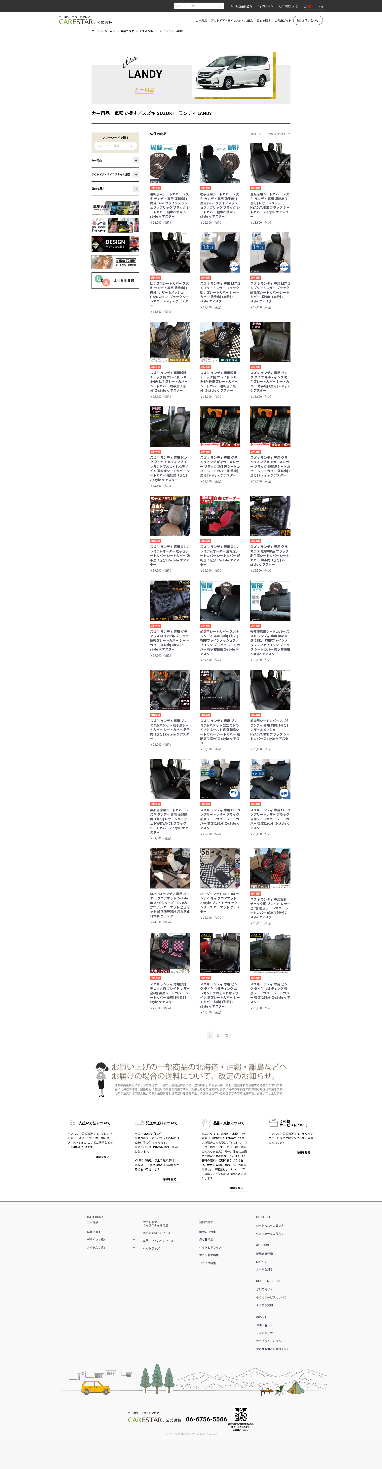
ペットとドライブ (210, 1247)
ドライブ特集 (207, 1263)
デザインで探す (96, 1239)
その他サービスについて (271, 1297)
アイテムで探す (96, 1247)
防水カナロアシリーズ (157, 1233)
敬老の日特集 (207, 1232)
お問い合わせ (310, 20)
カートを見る (264, 1269)
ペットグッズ (151, 1248)
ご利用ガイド (283, 20)
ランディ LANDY (173, 31)
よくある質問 (264, 1305)
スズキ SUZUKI (148, 31)
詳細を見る (102, 1157)
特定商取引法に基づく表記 (272, 1349)
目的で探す (264, 20)
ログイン (261, 1261)
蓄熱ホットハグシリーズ (158, 1241)
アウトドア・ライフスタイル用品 (232, 20)
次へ (228, 1035)
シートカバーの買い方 (270, 1225)
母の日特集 (206, 1239)
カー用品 (201, 20)
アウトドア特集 (209, 1255)
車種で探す (127, 31)
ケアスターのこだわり (270, 1233)
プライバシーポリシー (270, 1341)
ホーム (96, 31)
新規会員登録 (264, 1254)
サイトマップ (264, 1333)
